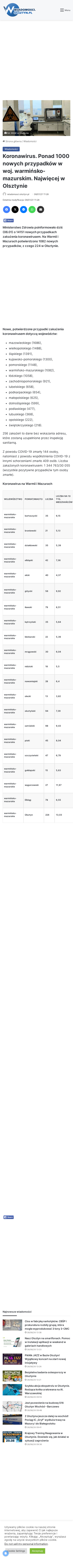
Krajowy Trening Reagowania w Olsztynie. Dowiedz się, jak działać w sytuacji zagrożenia (47, 1437)
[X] (15, 209)
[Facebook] (6, 209)
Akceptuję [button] (37, 1550)
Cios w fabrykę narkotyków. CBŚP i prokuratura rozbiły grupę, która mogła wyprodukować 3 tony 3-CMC (47, 1325)
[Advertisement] (36, 60)
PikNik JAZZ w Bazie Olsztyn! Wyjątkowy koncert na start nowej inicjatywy (45, 1359)
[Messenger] (23, 209)
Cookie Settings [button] (16, 1550)
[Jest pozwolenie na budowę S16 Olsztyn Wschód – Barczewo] (12, 1406)
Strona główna (13, 141)
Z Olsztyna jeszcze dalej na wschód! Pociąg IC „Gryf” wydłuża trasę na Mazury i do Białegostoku (46, 1420)
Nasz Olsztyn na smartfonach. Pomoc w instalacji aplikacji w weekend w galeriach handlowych (47, 1342)
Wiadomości (29, 141)
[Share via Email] (40, 209)
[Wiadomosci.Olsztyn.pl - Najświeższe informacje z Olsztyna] (20, 10)
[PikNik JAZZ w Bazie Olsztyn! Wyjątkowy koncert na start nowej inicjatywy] (12, 1359)
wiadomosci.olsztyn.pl (18, 194)
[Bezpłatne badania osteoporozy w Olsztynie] (12, 1376)
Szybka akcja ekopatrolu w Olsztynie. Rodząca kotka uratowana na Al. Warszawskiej (47, 1389)
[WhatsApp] (32, 209)
